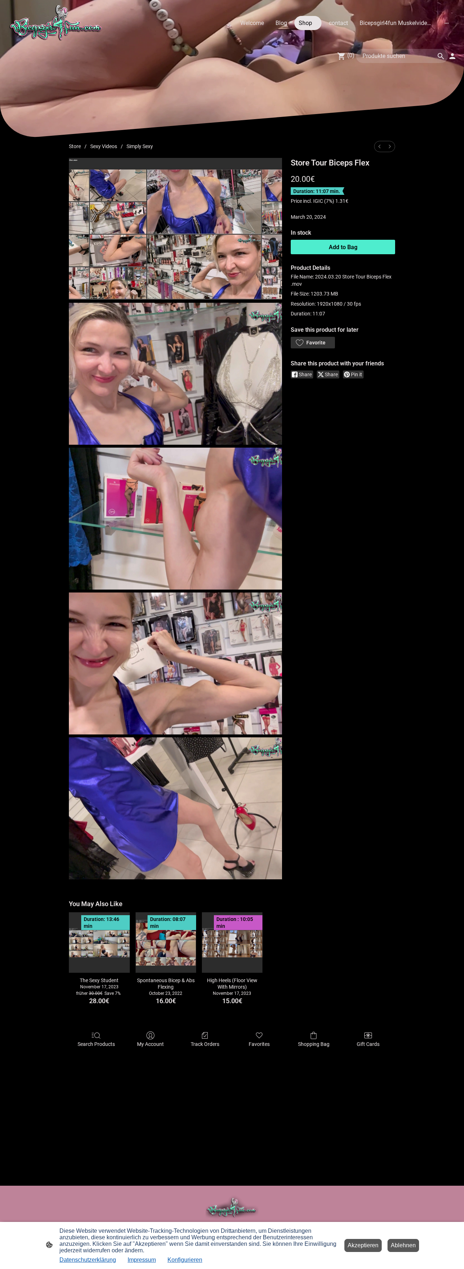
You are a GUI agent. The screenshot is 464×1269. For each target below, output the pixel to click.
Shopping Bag (314, 1044)
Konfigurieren (184, 1260)
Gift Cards (368, 1044)
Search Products (96, 1044)
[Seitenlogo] (56, 23)
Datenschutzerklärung (87, 1260)
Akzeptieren (363, 1245)
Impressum (142, 1260)
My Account (150, 1044)
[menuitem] (379, 146)
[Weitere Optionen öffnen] (446, 23)
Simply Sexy (140, 146)
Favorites (259, 1044)
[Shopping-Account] (452, 56)
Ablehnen (403, 1245)
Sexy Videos (103, 146)
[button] (313, 342)
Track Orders (205, 1044)
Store (75, 146)
